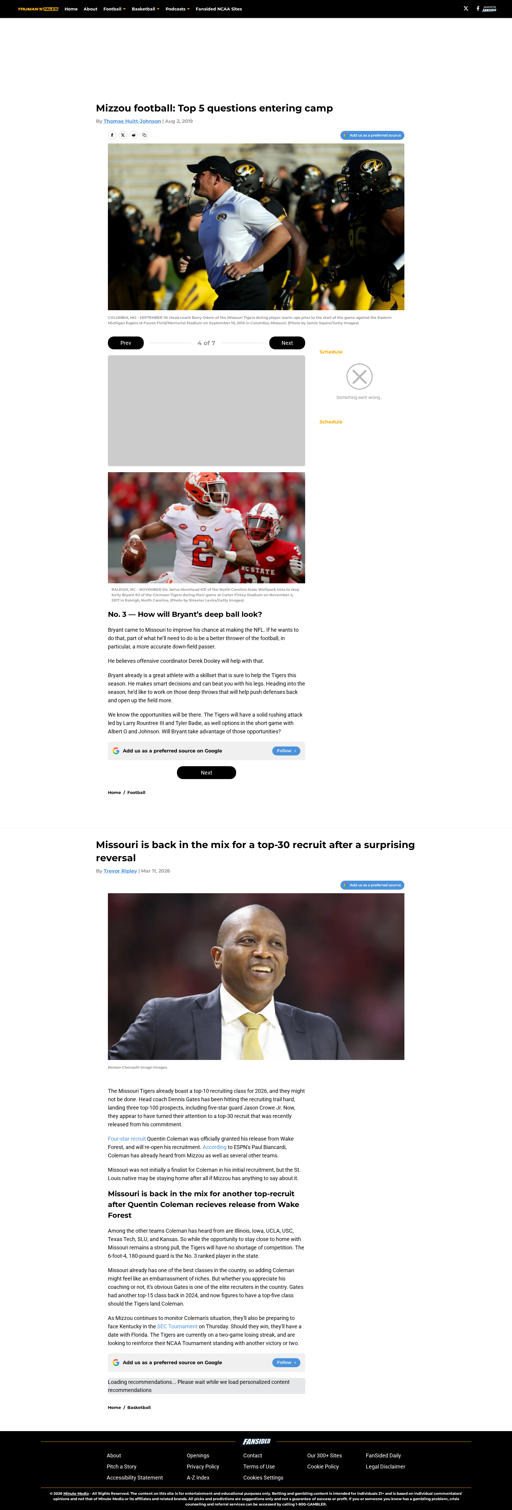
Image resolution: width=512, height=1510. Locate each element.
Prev (125, 343)
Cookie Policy (323, 1466)
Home (71, 9)
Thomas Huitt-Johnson (132, 121)
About (90, 9)
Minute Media (76, 1493)
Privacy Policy (203, 1466)
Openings (198, 1455)
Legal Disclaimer (385, 1466)
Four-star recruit (127, 1139)
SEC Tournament (177, 1326)
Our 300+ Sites (324, 1455)
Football (136, 792)
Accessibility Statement (135, 1477)
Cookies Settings (263, 1477)
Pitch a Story (122, 1466)
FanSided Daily (383, 1455)
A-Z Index (198, 1477)
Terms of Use (259, 1466)
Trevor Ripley (120, 871)
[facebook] (478, 8)
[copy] (144, 135)
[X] (466, 8)
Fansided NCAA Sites (219, 9)
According (214, 1147)
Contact (252, 1455)
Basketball (139, 1407)
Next (287, 343)
